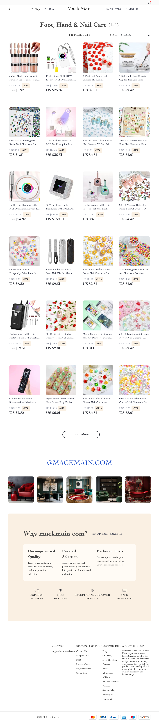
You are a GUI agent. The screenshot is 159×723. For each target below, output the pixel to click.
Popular (49, 9)
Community (108, 699)
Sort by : (114, 35)
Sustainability (108, 691)
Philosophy (107, 695)
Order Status (82, 673)
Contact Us (81, 651)
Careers (106, 664)
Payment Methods (84, 669)
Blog (104, 651)
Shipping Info (82, 656)
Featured (131, 9)
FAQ (78, 660)
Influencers (107, 673)
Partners (106, 686)
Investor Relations (111, 682)
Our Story (107, 656)
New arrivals (112, 9)
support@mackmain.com (63, 651)
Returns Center (83, 664)
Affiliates (106, 677)
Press (105, 669)
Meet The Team (110, 660)
